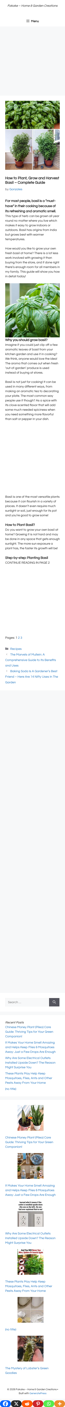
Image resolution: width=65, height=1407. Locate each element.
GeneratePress (37, 1393)
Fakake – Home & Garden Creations (32, 5)
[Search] (54, 1002)
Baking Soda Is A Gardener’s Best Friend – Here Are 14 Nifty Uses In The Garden (31, 677)
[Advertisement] (32, 62)
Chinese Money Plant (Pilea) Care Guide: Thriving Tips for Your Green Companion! (29, 1032)
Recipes (16, 649)
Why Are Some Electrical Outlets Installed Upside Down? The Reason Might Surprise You (30, 1062)
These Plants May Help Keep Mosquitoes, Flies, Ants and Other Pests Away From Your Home (28, 1078)
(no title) (10, 1089)
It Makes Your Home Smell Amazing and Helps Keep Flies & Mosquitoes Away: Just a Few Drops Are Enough (30, 1047)
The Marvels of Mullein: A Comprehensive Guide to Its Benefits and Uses (30, 660)
